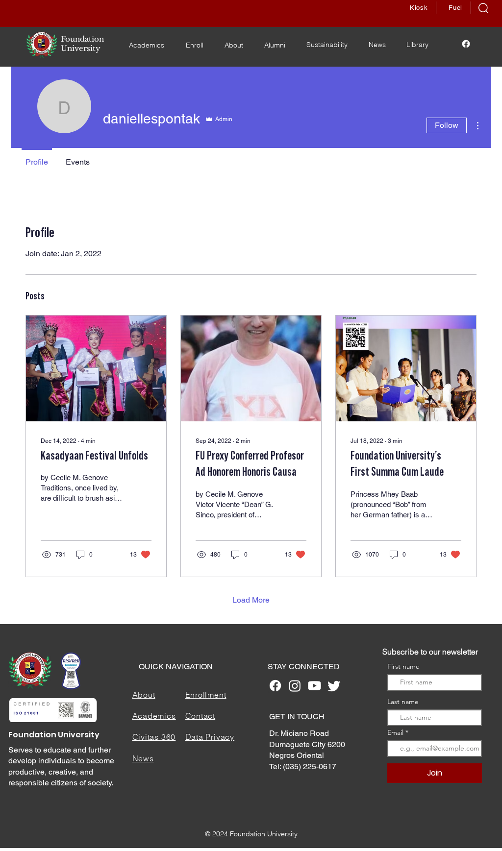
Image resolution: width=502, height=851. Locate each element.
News (143, 758)
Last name (403, 701)
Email (396, 732)
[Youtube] (314, 685)
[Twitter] (334, 685)
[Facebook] (466, 44)
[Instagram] (294, 685)
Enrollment (205, 695)
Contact (200, 716)
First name (403, 666)
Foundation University (54, 734)
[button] (483, 8)
